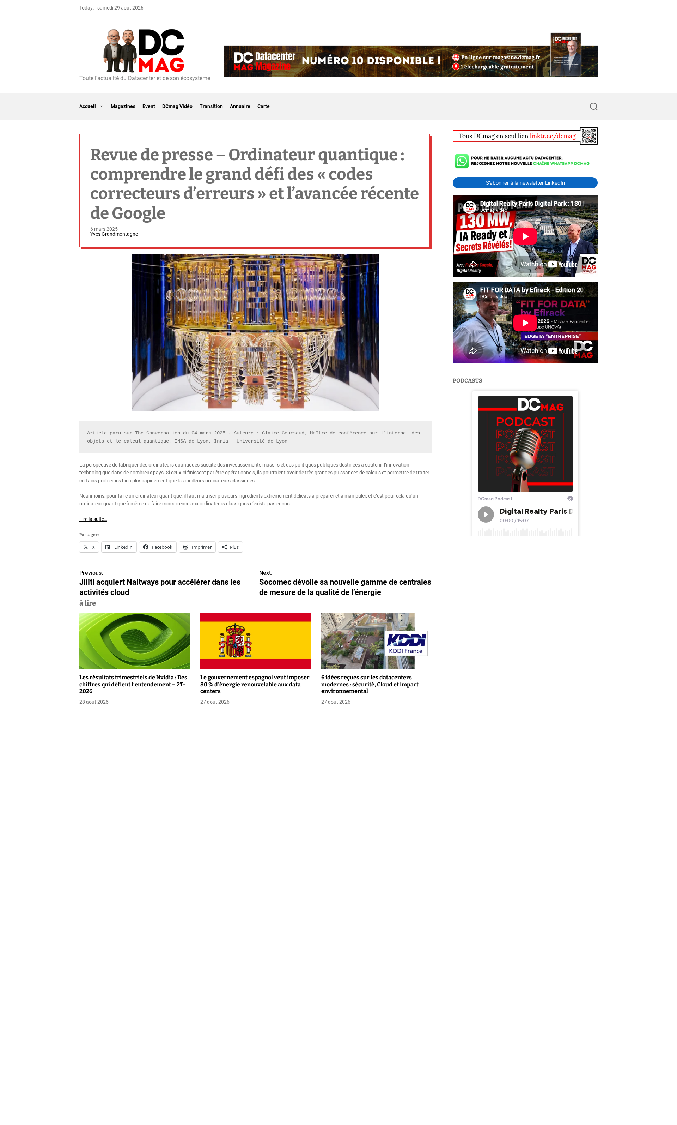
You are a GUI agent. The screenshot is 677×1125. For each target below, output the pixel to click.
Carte (263, 106)
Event (148, 106)
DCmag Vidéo (177, 106)
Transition (211, 106)
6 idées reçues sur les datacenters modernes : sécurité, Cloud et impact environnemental (370, 684)
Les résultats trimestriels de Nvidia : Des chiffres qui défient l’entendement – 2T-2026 (133, 684)
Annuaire (240, 106)
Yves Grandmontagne (114, 233)
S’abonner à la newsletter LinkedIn (525, 183)
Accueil (87, 106)
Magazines (123, 106)
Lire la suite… (93, 519)
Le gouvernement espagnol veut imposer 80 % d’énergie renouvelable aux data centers (255, 684)
